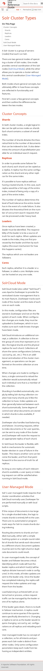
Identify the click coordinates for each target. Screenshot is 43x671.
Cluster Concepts (10, 27)
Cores (7, 39)
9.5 (17, 9)
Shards (7, 30)
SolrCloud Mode (9, 42)
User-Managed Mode (11, 45)
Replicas (8, 33)
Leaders (8, 36)
